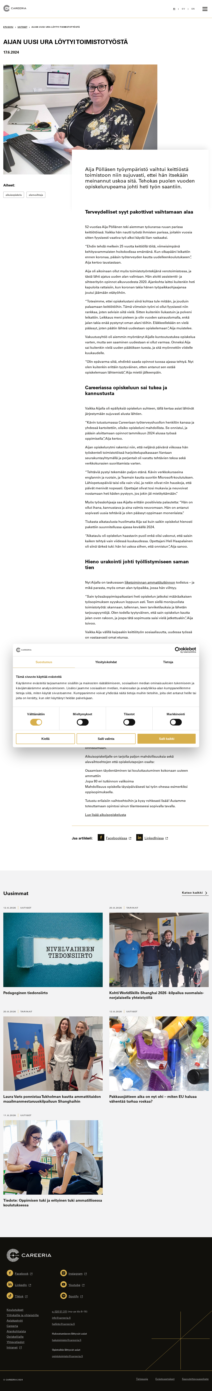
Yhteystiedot (15, 1342)
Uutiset (25, 907)
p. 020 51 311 (59, 1311)
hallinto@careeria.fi (63, 1323)
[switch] (83, 722)
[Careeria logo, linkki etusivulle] (14, 9)
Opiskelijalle (15, 1336)
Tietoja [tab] (168, 662)
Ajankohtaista (16, 1331)
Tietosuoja (142, 1378)
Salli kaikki (166, 738)
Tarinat (132, 907)
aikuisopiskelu (14, 194)
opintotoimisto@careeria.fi (67, 1356)
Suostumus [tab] (44, 662)
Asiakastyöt (15, 1320)
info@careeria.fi (61, 1317)
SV (183, 8)
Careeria (12, 1326)
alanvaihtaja (36, 194)
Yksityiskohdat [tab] (106, 662)
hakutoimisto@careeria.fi (66, 1340)
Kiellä (45, 738)
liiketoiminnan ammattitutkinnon (150, 582)
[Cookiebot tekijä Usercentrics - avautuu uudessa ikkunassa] (178, 650)
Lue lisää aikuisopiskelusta (105, 815)
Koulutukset (15, 1310)
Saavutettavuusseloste (195, 1378)
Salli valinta (106, 738)
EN (193, 8)
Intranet (12, 1347)
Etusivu (8, 27)
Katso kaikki (193, 892)
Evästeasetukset (165, 1378)
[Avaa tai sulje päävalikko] (205, 9)
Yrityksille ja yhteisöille (23, 1315)
